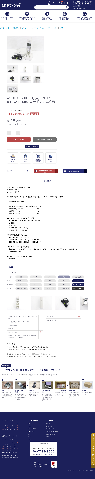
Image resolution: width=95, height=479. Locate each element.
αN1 (55, 28)
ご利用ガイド (49, 426)
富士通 (30, 436)
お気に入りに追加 (33, 146)
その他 (30, 439)
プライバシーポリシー (51, 434)
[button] (85, 302)
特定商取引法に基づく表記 (52, 431)
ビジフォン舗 (4, 28)
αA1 (61, 28)
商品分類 (16, 28)
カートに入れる (19, 139)
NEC (29, 426)
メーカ (24, 28)
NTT (49, 28)
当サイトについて (50, 428)
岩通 (29, 434)
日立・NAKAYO (32, 428)
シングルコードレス (37, 28)
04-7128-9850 (82, 3)
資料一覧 (48, 423)
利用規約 (48, 436)
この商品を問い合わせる (45, 139)
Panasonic (31, 431)
